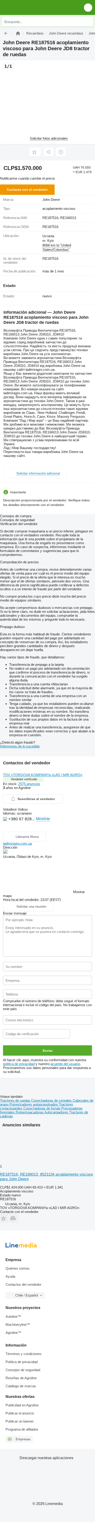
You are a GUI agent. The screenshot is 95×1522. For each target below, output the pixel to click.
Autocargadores (56, 1112)
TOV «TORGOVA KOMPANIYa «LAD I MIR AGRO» (42, 775)
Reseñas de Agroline (21, 1378)
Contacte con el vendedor (27, 189)
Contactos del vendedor (23, 1284)
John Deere (51, 200)
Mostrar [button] (43, 818)
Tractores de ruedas (15, 1100)
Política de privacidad (22, 1362)
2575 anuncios (29, 784)
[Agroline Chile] (30, 7)
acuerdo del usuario (65, 1064)
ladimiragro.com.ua (17, 843)
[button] (88, 7)
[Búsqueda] (88, 21)
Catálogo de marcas (21, 1386)
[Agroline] (18, 33)
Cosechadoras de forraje (42, 1108)
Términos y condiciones (24, 1354)
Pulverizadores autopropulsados (34, 1104)
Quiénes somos (18, 1268)
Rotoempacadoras (30, 1112)
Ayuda (10, 1276)
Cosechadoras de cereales (52, 1100)
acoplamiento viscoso (58, 208)
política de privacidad (19, 1064)
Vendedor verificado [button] (24, 779)
